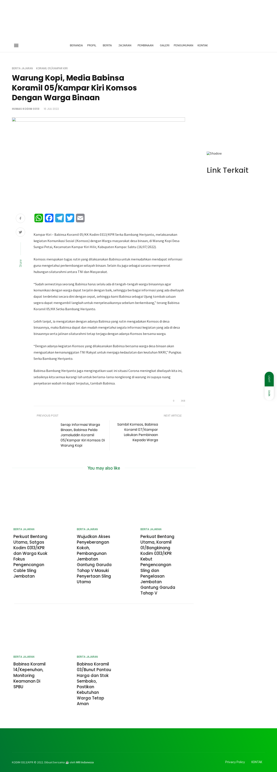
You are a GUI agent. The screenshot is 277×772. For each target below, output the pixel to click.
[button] (213, 108)
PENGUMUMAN (183, 45)
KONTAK (203, 45)
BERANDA (76, 45)
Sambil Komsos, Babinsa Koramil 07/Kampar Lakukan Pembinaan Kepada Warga (137, 432)
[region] (236, 110)
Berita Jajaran (22, 68)
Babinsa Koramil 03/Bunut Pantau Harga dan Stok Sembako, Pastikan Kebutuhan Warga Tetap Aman (94, 683)
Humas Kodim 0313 (25, 109)
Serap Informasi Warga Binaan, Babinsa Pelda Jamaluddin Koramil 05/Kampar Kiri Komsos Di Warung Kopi (83, 435)
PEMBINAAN (145, 45)
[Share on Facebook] (20, 219)
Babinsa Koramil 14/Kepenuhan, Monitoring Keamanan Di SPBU (29, 675)
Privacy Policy (235, 762)
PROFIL (91, 45)
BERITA (107, 45)
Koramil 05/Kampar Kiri (52, 68)
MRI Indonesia (85, 762)
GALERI (164, 45)
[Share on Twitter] (20, 233)
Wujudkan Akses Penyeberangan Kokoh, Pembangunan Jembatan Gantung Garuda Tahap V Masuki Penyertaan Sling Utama (94, 559)
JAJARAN (124, 45)
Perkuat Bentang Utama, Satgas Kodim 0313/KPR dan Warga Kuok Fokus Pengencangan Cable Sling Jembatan (30, 556)
